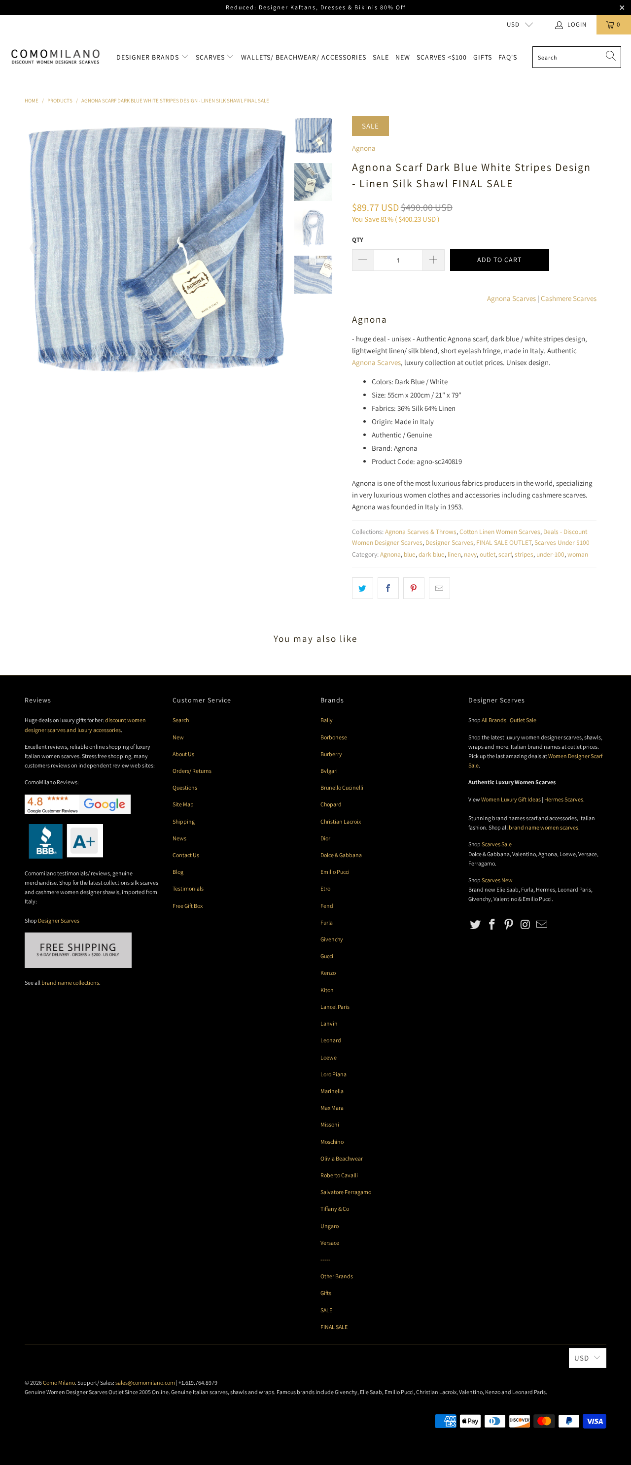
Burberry (331, 754)
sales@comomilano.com (145, 1382)
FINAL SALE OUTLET (503, 542)
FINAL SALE (334, 1327)
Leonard (330, 1040)
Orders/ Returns (192, 770)
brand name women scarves (543, 827)
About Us (183, 754)
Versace (329, 1242)
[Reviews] (64, 856)
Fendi (327, 905)
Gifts (482, 57)
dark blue (432, 554)
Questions (185, 787)
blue (410, 554)
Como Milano (59, 1382)
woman (577, 554)
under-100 (550, 554)
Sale (381, 57)
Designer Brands (148, 57)
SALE (326, 1310)
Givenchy (331, 939)
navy (470, 554)
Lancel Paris (335, 1006)
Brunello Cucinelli (341, 787)
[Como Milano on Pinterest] (508, 925)
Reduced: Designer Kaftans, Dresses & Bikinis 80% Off (316, 7)
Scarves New (497, 880)
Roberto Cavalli (339, 1175)
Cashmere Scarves (568, 298)
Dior (325, 838)
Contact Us (186, 855)
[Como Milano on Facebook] (492, 925)
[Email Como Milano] (542, 925)
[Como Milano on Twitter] (475, 925)
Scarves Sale (497, 844)
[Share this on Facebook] (388, 588)
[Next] (278, 247)
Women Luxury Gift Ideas (511, 799)
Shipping (184, 821)
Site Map (183, 804)
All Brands (494, 720)
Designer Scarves (449, 542)
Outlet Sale (523, 720)
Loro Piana (333, 1074)
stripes (524, 554)
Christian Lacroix (340, 821)
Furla (326, 922)
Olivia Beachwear (341, 1158)
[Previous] (34, 247)
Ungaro (329, 1226)
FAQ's (507, 57)
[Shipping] (78, 965)
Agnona (364, 148)
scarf (505, 554)
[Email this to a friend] (439, 588)
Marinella (332, 1091)
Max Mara (332, 1107)
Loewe (328, 1057)
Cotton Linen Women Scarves (499, 531)
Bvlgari (329, 770)
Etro (325, 888)
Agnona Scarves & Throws (420, 531)
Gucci (326, 956)
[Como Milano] (55, 57)
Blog (178, 871)
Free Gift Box (188, 905)
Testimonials (188, 888)
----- (325, 1259)
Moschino (332, 1141)
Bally (326, 720)
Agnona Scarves (511, 298)
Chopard (331, 804)
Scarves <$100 (442, 57)
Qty (357, 239)
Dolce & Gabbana (341, 855)
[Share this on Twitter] (362, 588)
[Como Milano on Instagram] (525, 925)
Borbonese (333, 737)
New (402, 57)
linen (454, 554)
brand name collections (70, 982)
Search (181, 720)
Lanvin (329, 1023)
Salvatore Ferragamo (345, 1192)
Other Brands (336, 1276)
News (179, 838)
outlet (487, 554)
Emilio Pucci (335, 871)
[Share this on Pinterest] (413, 588)
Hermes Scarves (563, 799)
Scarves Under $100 (562, 542)
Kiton (327, 990)
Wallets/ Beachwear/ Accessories (303, 57)
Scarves (211, 57)
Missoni (329, 1124)
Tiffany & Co (334, 1208)
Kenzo (328, 972)
